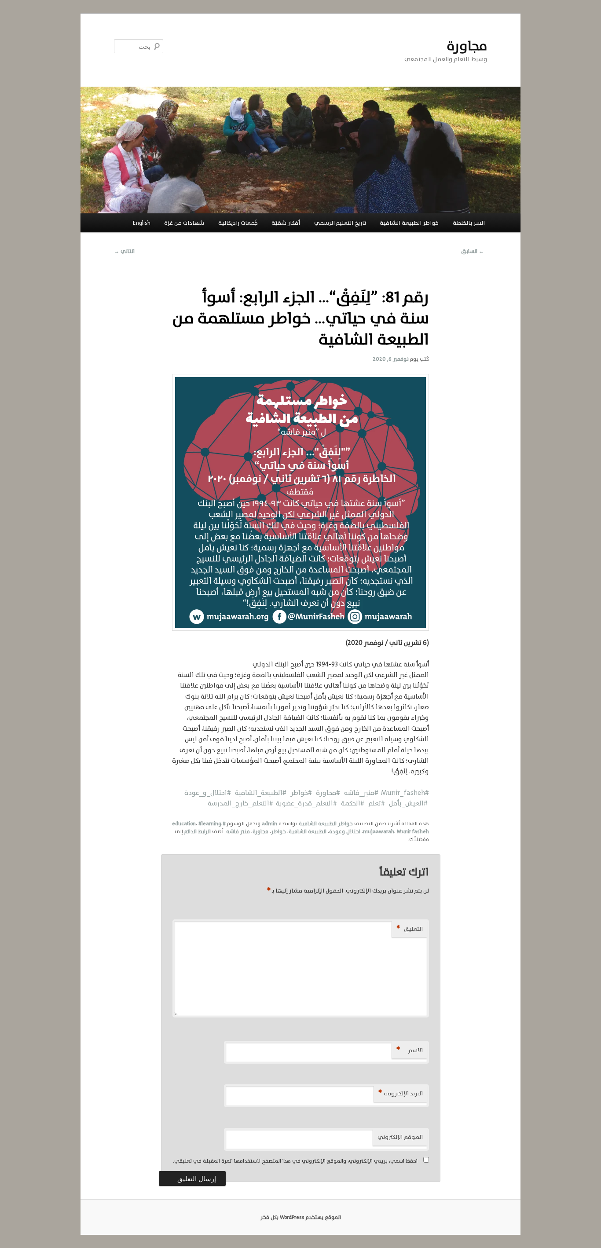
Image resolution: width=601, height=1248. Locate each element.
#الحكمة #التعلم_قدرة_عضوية (321, 803)
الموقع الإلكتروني (400, 1137)
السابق (472, 251)
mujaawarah (378, 831)
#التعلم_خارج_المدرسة (242, 803)
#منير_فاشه (361, 792)
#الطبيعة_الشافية (258, 792)
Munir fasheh (413, 831)
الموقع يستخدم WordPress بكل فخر (300, 1217)
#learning (209, 823)
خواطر (278, 831)
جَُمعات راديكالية (238, 223)
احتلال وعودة (344, 831)
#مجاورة (327, 792)
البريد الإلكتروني (400, 1093)
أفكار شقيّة (285, 223)
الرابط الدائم (197, 831)
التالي (124, 251)
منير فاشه (238, 831)
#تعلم (375, 803)
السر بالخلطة (469, 223)
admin (269, 823)
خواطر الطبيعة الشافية (409, 223)
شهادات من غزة (184, 223)
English (141, 223)
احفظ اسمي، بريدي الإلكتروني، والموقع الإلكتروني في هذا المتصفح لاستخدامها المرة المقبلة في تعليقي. (295, 1160)
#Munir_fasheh (405, 792)
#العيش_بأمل (406, 803)
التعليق (409, 928)
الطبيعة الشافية (307, 831)
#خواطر (299, 792)
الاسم (409, 1050)
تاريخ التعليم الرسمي (340, 223)
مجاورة (467, 46)
